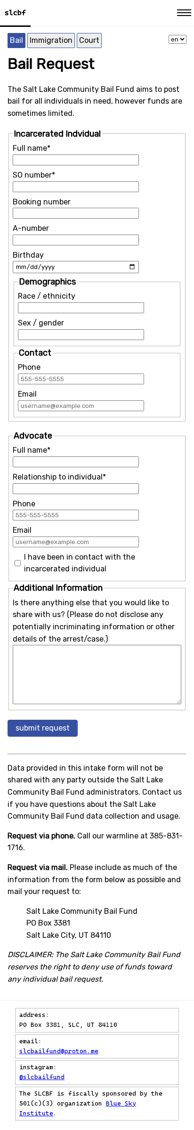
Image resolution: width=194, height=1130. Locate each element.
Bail (16, 40)
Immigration (51, 40)
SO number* (34, 175)
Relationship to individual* (59, 476)
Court (89, 40)
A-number (31, 228)
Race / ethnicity (46, 296)
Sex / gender (41, 322)
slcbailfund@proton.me (58, 1051)
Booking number (42, 201)
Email (27, 394)
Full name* (31, 148)
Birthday (28, 255)
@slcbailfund (42, 1077)
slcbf (15, 12)
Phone (29, 367)
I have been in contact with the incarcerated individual (79, 563)
